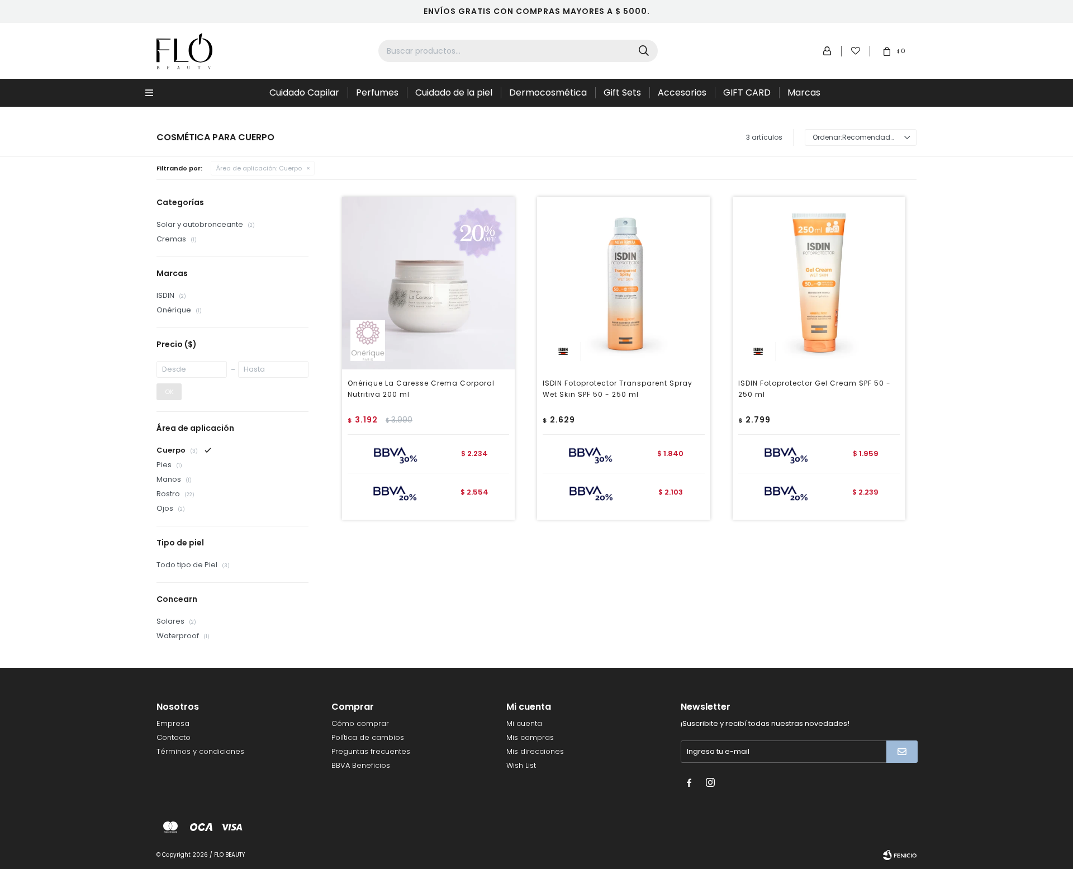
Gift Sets (622, 92)
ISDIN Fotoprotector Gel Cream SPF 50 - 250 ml (814, 388)
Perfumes (377, 92)
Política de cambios (367, 737)
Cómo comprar (360, 723)
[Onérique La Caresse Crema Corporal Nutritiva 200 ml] (428, 283)
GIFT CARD (747, 92)
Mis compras (530, 737)
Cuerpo (259, 168)
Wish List (521, 765)
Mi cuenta (524, 723)
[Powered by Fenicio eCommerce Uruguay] (900, 855)
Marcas (803, 92)
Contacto (173, 737)
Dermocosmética (548, 92)
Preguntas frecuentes (370, 751)
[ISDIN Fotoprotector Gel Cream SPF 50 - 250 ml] (819, 283)
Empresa (172, 723)
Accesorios (682, 92)
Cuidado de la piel (453, 92)
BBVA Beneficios (360, 765)
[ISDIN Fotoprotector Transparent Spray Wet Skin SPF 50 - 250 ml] (623, 283)
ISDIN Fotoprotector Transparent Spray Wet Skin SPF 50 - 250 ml (617, 388)
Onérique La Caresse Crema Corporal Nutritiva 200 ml (421, 388)
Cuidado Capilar (304, 92)
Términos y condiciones (200, 751)
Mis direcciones (535, 751)
